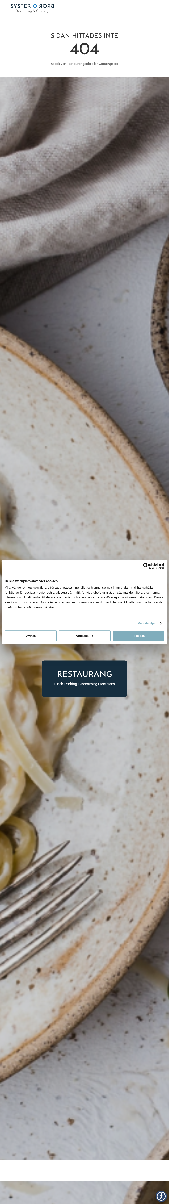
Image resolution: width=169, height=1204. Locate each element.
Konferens (107, 684)
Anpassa (82, 635)
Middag (71, 684)
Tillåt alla (138, 635)
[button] (161, 1196)
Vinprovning (88, 684)
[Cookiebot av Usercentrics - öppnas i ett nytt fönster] (146, 566)
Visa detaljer (147, 623)
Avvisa (31, 635)
